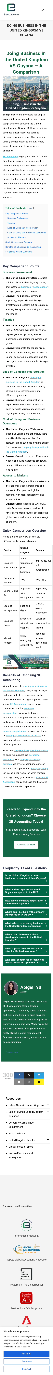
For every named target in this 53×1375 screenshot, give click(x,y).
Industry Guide (16, 1133)
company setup (39, 768)
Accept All (26, 1354)
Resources (13, 1098)
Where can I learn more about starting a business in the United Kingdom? (23, 937)
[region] (26, 1351)
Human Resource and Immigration (20, 1155)
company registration (14, 731)
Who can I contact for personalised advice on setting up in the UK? (24, 961)
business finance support (34, 286)
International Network (26, 1235)
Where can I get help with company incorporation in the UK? (24, 913)
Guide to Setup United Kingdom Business (25, 1113)
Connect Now (12, 1052)
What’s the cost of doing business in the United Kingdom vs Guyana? (25, 924)
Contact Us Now (26, 844)
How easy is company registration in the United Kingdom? (25, 902)
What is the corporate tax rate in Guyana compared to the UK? (23, 891)
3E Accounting (11, 156)
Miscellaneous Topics (20, 1146)
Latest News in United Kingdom (26, 1105)
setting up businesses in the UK (23, 735)
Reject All (26, 1369)
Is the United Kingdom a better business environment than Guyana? (25, 877)
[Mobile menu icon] (48, 10)
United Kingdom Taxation (22, 1140)
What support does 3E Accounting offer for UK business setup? (24, 950)
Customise (26, 1361)
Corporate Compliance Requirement (21, 1124)
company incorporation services (31, 750)
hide (30, 208)
